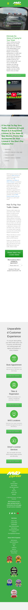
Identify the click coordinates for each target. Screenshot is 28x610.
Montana (14, 494)
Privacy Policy (14, 552)
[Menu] (8, 3)
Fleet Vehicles (14, 528)
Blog (14, 489)
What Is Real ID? (14, 551)
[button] (14, 24)
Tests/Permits (14, 524)
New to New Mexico (14, 542)
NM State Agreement (14, 487)
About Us (14, 490)
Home (14, 481)
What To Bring (14, 485)
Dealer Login (14, 492)
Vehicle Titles (14, 520)
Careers (14, 543)
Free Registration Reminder (14, 533)
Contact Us (14, 531)
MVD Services (14, 540)
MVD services (15, 175)
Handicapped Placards (14, 529)
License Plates (14, 522)
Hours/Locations (13, 483)
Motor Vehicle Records (14, 526)
